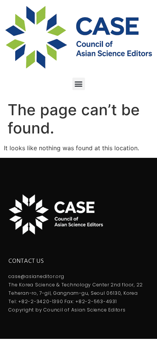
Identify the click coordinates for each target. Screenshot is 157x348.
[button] (78, 84)
